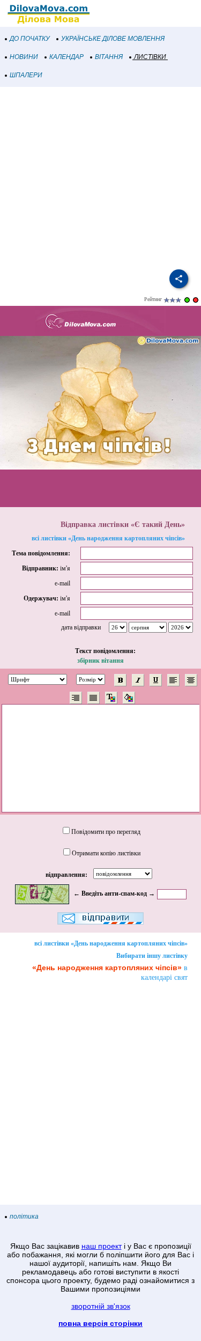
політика (24, 1216)
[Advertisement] (100, 178)
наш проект (101, 1246)
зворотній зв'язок (100, 1306)
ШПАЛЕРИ (26, 75)
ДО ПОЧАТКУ (29, 38)
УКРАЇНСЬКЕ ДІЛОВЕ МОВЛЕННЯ (112, 38)
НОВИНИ (24, 57)
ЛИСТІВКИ (150, 57)
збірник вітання (100, 660)
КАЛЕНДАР (66, 57)
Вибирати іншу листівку (152, 955)
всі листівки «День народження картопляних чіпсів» (108, 538)
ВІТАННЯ (108, 57)
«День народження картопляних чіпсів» (107, 967)
